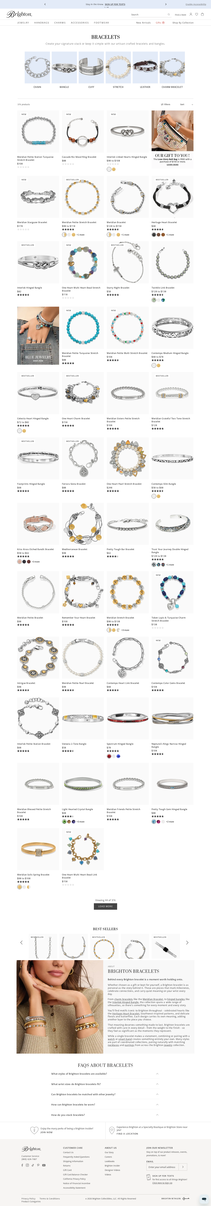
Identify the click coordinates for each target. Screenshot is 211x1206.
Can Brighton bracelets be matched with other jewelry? (83, 1094)
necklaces (113, 1045)
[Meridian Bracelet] (135, 946)
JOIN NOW (47, 1132)
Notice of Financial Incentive (76, 1183)
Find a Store (180, 15)
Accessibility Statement (74, 1188)
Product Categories (31, 1201)
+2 (170, 822)
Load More (105, 906)
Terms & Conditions (50, 1198)
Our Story (109, 1152)
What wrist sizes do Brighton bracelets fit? (76, 1084)
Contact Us (68, 1152)
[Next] (165, 4)
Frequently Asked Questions (76, 1157)
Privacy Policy (28, 1198)
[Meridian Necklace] (73, 946)
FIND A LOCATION (127, 1133)
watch (111, 1039)
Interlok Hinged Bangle (125, 1002)
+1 (80, 235)
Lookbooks (110, 1161)
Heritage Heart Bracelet (125, 1013)
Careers (108, 1157)
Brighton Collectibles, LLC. (104, 1198)
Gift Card (67, 1170)
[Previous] (45, 4)
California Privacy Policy (74, 1179)
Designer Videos (112, 1170)
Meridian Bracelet (153, 999)
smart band (125, 1039)
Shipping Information (73, 1161)
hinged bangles (176, 999)
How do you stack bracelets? (68, 1115)
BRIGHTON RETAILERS (171, 1199)
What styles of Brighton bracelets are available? (79, 1073)
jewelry (168, 1045)
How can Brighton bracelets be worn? (73, 1104)
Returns (66, 1165)
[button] (25, 22)
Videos (108, 1174)
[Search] (169, 14)
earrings (129, 1045)
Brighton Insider (112, 1165)
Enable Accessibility (196, 4)
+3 (36, 562)
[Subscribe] (183, 1167)
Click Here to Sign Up (162, 1183)
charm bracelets (123, 999)
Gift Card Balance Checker (75, 1174)
